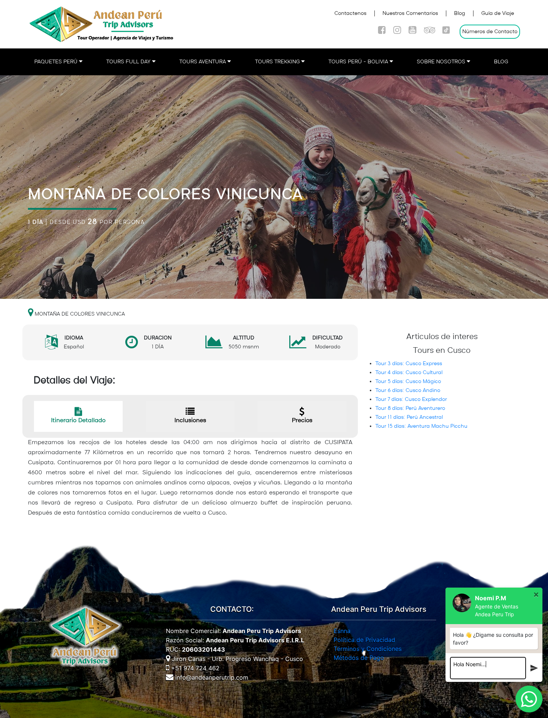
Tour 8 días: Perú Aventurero (410, 408)
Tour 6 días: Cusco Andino (407, 390)
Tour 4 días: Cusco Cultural (409, 373)
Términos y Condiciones (367, 648)
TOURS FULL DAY (129, 62)
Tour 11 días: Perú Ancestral (409, 417)
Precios (302, 420)
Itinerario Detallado (78, 420)
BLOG (501, 62)
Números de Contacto (489, 32)
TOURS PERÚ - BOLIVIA (359, 62)
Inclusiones (190, 420)
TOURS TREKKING (278, 62)
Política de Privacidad (364, 639)
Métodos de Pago (359, 657)
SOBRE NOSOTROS (442, 62)
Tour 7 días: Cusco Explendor (411, 399)
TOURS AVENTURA (203, 62)
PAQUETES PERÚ (56, 62)
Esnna (342, 631)
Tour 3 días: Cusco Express (408, 364)
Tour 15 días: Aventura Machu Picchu (421, 426)
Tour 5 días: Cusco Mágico (408, 382)
